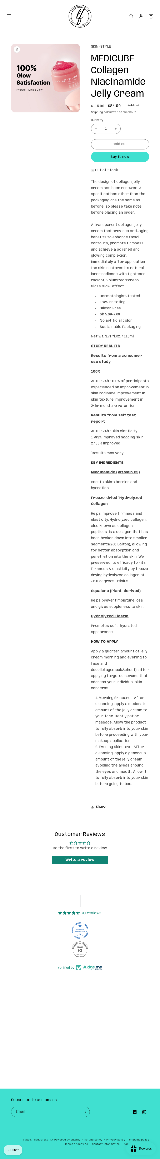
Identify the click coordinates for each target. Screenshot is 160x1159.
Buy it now (120, 157)
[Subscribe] (84, 1112)
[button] (9, 16)
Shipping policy (139, 1140)
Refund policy (93, 1140)
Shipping (97, 112)
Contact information (106, 1144)
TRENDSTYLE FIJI (43, 1140)
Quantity (97, 120)
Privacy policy (115, 1140)
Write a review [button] (80, 860)
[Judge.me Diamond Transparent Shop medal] (80, 930)
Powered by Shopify (67, 1140)
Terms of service (76, 1144)
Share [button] (101, 806)
